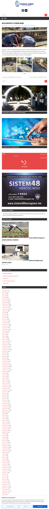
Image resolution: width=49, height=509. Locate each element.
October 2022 (5, 368)
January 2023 (5, 363)
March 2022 (4, 380)
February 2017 (5, 482)
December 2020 (5, 405)
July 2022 (4, 373)
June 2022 (4, 374)
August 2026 (5, 290)
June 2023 (4, 354)
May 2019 (4, 437)
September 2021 (5, 390)
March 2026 (4, 299)
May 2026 (4, 295)
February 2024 (5, 341)
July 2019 (4, 433)
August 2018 (5, 452)
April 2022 (4, 378)
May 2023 (4, 356)
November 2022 (5, 366)
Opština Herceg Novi (7, 273)
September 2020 (5, 410)
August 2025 (5, 310)
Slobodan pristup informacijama (11, 147)
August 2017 (5, 472)
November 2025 (5, 305)
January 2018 (5, 464)
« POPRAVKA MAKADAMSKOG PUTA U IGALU (11, 77)
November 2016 (5, 487)
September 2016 (5, 491)
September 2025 (5, 309)
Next (45, 65)
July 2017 (4, 474)
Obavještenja (26, 25)
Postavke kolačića (10, 506)
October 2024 (5, 327)
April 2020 (4, 418)
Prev (4, 65)
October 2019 (5, 428)
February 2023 (5, 361)
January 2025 (5, 322)
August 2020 (5, 412)
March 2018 (4, 460)
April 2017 (4, 479)
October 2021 (5, 388)
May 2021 (4, 396)
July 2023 (4, 353)
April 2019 (4, 438)
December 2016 (5, 486)
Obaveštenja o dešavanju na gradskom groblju (14, 112)
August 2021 (5, 391)
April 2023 (4, 358)
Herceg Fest (5, 278)
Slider (34, 25)
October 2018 (5, 449)
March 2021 (4, 400)
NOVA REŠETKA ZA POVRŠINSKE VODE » (38, 77)
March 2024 (4, 339)
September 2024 (5, 329)
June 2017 (4, 475)
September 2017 (5, 470)
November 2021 (5, 386)
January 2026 (5, 302)
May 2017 (4, 477)
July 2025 (4, 312)
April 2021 (4, 398)
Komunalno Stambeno (17, 25)
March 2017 (4, 481)
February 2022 (5, 381)
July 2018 (4, 454)
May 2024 (4, 336)
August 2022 (5, 371)
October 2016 (5, 489)
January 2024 (5, 343)
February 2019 (5, 442)
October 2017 (5, 469)
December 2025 (5, 304)
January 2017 (5, 484)
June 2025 (4, 314)
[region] (24, 502)
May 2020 (4, 417)
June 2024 (4, 334)
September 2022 (5, 369)
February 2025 (5, 321)
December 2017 (5, 465)
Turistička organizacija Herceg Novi (10, 276)
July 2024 (4, 332)
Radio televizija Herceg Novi (9, 280)
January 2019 (5, 444)
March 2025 (4, 319)
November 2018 (5, 447)
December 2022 (5, 364)
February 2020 (5, 422)
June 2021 (4, 395)
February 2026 (5, 300)
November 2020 (5, 406)
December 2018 (5, 445)
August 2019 (5, 432)
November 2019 (5, 427)
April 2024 (4, 337)
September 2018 (5, 450)
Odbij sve (25, 506)
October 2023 (5, 348)
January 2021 (5, 403)
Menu (5, 18)
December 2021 (5, 385)
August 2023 (5, 351)
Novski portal (6, 283)
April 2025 (4, 317)
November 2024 (5, 326)
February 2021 (5, 401)
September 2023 (5, 349)
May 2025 (4, 316)
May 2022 (4, 376)
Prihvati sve (40, 506)
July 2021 (4, 393)
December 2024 (5, 324)
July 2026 (4, 292)
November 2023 (5, 346)
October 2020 (5, 408)
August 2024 (5, 331)
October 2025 (5, 307)
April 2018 (4, 459)
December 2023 (5, 344)
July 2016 (4, 494)
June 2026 (4, 294)
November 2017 (5, 467)
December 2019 (5, 425)
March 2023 (4, 359)
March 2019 (4, 440)
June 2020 (4, 415)
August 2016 (5, 492)
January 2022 (5, 383)
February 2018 (5, 462)
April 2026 (4, 297)
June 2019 (4, 435)
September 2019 (5, 430)
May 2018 (4, 457)
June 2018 (4, 455)
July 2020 (4, 413)
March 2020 (4, 420)
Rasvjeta (31, 25)
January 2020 (5, 423)
